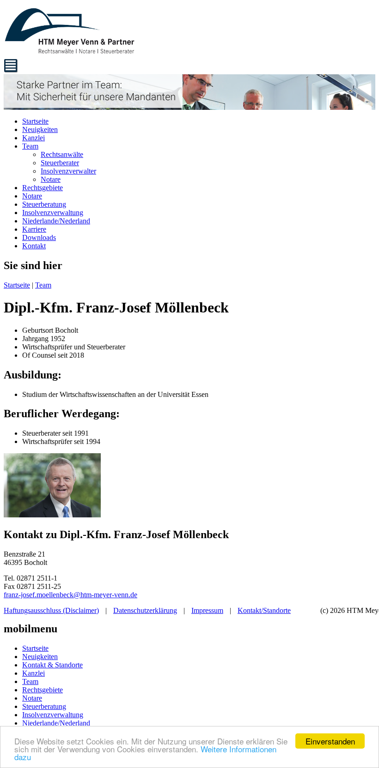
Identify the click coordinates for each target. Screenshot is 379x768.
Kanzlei (33, 138)
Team (30, 146)
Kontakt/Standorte (264, 610)
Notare (51, 179)
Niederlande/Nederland (56, 221)
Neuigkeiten (40, 129)
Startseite (35, 121)
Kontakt (34, 246)
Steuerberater (60, 163)
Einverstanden (330, 741)
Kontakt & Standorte (52, 665)
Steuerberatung (44, 204)
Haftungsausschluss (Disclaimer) (51, 610)
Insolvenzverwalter (68, 171)
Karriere (34, 229)
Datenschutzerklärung (145, 610)
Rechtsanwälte (62, 154)
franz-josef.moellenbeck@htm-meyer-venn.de (70, 595)
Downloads (39, 237)
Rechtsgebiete (42, 188)
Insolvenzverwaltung (52, 212)
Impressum (207, 610)
